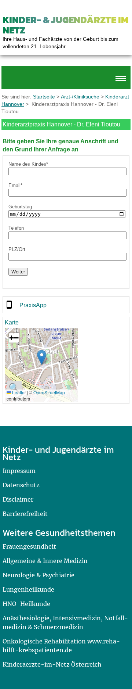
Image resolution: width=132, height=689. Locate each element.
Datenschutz (21, 485)
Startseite (44, 97)
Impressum (19, 470)
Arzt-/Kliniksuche (80, 97)
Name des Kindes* (28, 164)
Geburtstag (20, 206)
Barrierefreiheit (25, 513)
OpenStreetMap (49, 392)
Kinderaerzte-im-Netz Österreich (52, 664)
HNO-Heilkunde (26, 603)
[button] (41, 357)
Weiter (18, 271)
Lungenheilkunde (28, 589)
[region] (66, 304)
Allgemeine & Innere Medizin (45, 560)
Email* (15, 185)
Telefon (16, 228)
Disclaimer (18, 499)
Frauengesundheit (29, 546)
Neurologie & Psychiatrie (38, 575)
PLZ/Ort (16, 249)
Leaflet (18, 392)
